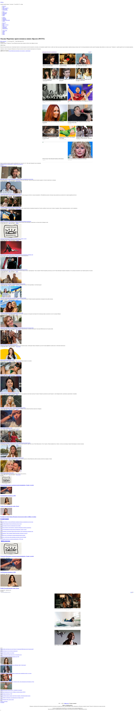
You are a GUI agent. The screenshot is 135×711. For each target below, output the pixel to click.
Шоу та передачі (5, 24)
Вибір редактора (5, 541)
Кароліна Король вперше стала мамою (7, 359)
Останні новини (4, 519)
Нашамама (4, 19)
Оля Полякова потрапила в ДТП (8, 495)
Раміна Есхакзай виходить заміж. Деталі (9, 506)
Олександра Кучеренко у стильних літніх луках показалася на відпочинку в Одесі (17, 681)
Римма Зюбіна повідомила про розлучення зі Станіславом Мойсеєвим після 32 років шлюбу (17, 327)
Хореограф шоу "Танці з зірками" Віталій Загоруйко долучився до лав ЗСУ (13, 269)
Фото (3, 32)
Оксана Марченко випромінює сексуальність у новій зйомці (19, 50)
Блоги (4, 34)
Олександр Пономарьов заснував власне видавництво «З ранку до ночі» (13, 238)
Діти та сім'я (5, 30)
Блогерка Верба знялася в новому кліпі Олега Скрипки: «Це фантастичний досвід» (15, 442)
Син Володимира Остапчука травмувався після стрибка (10, 207)
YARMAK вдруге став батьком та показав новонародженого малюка (12, 283)
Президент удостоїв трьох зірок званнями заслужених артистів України (13, 537)
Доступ (4, 17)
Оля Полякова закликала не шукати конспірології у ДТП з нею (11, 312)
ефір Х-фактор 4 (20, 164)
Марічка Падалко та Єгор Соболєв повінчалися (8, 344)
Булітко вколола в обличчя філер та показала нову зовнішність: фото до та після (15, 673)
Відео (4, 15)
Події (3, 7)
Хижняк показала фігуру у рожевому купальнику (11, 690)
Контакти (4, 18)
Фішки (4, 14)
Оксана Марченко (3, 164)
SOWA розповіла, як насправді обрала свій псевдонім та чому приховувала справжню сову (16, 254)
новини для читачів (3, 701)
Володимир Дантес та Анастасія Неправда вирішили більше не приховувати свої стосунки (16, 179)
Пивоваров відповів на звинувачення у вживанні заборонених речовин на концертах (15, 221)
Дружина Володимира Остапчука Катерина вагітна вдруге (11, 523)
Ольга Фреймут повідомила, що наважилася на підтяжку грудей (12, 457)
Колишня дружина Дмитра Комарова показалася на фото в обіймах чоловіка (18, 516)
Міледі (4, 21)
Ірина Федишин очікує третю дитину (7, 472)
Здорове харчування (6, 20)
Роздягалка (18, 375)
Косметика (4, 13)
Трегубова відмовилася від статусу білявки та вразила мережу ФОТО (12, 407)
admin (10, 240)
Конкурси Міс (5, 9)
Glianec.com (66, 703)
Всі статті (4, 6)
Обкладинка (5, 12)
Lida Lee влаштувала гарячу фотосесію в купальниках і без (11, 374)
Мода (3, 11)
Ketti (9, 195)
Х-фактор (15, 164)
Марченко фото (10, 164)
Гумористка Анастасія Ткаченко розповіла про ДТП (9, 392)
